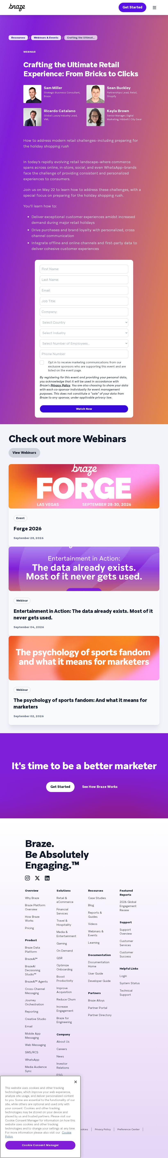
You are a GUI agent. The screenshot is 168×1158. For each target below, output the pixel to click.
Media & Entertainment (66, 934)
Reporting (31, 1011)
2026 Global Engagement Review (128, 906)
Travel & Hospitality (64, 923)
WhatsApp (32, 1060)
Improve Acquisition (64, 990)
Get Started (132, 7)
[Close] (75, 1081)
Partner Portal (97, 1008)
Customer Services (126, 943)
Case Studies (97, 898)
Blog (91, 905)
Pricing (29, 928)
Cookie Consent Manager (40, 1145)
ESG (59, 1075)
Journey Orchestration (34, 1002)
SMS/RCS (31, 1052)
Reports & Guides (95, 915)
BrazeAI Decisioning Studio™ (32, 970)
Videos (92, 924)
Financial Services (62, 911)
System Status (130, 983)
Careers (62, 1049)
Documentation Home (98, 964)
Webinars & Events (46, 37)
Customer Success (126, 954)
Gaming (62, 943)
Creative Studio (35, 1019)
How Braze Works (32, 919)
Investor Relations (63, 1066)
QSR (59, 958)
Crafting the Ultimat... (81, 37)
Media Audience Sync (36, 1069)
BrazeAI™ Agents (36, 981)
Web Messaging (35, 1045)
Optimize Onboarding (64, 967)
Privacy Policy (60, 385)
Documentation (99, 955)
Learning (93, 942)
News (60, 1056)
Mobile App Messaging (33, 1036)
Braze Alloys (96, 1000)
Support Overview (126, 932)
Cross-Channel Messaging (35, 991)
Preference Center (128, 1129)
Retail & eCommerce (65, 900)
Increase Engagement (65, 1009)
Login (123, 976)
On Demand (65, 950)
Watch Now (84, 409)
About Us (63, 1041)
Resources (18, 37)
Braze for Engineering (64, 1020)
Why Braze (32, 898)
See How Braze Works (100, 787)
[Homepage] (17, 7)
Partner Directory (99, 1015)
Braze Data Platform (32, 950)
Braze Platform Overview (35, 907)
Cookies (83, 1129)
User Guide (95, 973)
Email (28, 1026)
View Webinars (24, 453)
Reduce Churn (66, 999)
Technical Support (126, 993)
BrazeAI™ (31, 959)
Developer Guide (99, 981)
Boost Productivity (65, 979)
